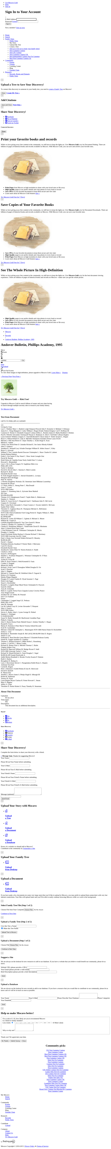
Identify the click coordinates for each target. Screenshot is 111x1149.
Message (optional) (7, 794)
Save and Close (7, 105)
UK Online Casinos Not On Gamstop (55, 1070)
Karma (7, 1104)
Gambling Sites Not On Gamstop (55, 1083)
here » (38, 193)
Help (7, 5)
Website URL (14, 967)
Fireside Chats (10, 1112)
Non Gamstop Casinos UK (19, 54)
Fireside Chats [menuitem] (14, 70)
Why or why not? (9, 1030)
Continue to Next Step (8, 913)
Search (7, 1099)
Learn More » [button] (56, 373)
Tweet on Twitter (13, 123)
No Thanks (5, 1041)
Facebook (10, 117)
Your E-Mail (5, 766)
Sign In (7, 6)
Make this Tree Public (10, 928)
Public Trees (9, 1120)
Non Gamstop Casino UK (55, 1058)
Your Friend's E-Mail (8, 781)
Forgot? (15, 21)
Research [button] (8, 72)
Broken (9, 722)
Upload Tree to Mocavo (9, 932)
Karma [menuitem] (12, 62)
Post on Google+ (13, 121)
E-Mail (9, 739)
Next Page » (16, 376)
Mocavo (8, 332)
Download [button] (4, 366)
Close (3, 93)
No (8, 720)
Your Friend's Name (8, 773)
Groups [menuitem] (12, 64)
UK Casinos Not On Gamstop (55, 1074)
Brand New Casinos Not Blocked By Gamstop (55, 1089)
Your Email (15, 969)
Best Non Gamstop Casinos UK (56, 1054)
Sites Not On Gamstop (55, 1066)
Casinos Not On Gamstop (55, 1064)
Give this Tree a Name (8, 926)
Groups (7, 1106)
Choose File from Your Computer (12, 910)
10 (53, 1023)
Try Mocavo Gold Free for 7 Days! (13, 197)
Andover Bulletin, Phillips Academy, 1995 (19, 339)
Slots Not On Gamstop (55, 1060)
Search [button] (7, 37)
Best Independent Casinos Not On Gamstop (25, 56)
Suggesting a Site (29, 848)
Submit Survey (15, 1041)
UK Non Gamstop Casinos (55, 1050)
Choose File (5, 945)
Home (7, 35)
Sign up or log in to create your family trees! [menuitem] (25, 49)
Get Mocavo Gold (11, 3)
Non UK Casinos (15, 53)
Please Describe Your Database (68, 998)
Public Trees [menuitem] (14, 41)
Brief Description (19, 972)
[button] (2, 364)
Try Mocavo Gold (11, 1137)
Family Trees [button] (9, 39)
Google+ (10, 735)
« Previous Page (6, 376)
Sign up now (20, 28)
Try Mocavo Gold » (8, 409)
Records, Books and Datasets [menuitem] (20, 74)
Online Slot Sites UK (55, 1077)
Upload (7, 1125)
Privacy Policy (30, 1146)
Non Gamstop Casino (55, 1052)
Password (11, 21)
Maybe (9, 718)
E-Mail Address (10, 19)
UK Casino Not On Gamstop (56, 1087)
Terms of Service (42, 1146)
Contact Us (9, 1133)
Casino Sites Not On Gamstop (55, 1072)
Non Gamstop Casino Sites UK (55, 1085)
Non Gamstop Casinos (17, 51)
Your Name (5, 758)
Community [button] (9, 60)
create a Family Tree (56, 89)
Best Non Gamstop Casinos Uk (20, 58)
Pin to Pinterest (12, 119)
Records (8, 335)
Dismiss (65, 373)
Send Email (5, 799)
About (7, 1131)
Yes (8, 716)
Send (3, 976)
